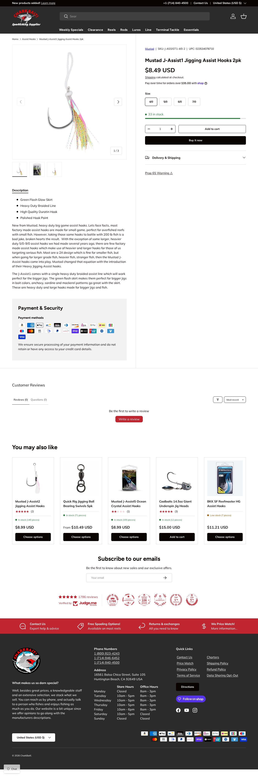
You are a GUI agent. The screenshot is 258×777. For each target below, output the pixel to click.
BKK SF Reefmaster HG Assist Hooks (223, 503)
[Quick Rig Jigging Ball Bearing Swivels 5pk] (81, 478)
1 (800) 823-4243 (107, 653)
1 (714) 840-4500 (107, 662)
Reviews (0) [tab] (21, 399)
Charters (213, 657)
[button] (243, 16)
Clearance (95, 30)
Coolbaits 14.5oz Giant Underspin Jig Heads (175, 503)
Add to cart (212, 128)
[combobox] (135, 16)
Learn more (48, 3)
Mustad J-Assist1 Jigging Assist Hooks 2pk (61, 39)
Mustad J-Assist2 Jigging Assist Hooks (30, 503)
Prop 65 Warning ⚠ (159, 173)
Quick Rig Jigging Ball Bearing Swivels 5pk (78, 503)
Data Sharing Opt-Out (222, 675)
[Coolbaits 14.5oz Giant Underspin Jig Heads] (177, 478)
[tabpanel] (69, 243)
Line (148, 30)
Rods (124, 30)
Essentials (191, 30)
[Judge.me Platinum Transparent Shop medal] (128, 600)
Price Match (185, 663)
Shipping (150, 77)
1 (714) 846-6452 (107, 658)
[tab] (20, 190)
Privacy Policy (186, 669)
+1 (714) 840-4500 (175, 3)
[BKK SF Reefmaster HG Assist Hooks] (225, 478)
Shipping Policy (217, 663)
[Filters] (217, 399)
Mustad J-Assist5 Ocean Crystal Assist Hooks (128, 503)
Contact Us (201, 3)
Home (15, 39)
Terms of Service (188, 675)
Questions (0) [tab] (39, 399)
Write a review (129, 419)
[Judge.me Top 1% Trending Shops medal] (176, 600)
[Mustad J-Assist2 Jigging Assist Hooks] (33, 478)
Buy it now (195, 140)
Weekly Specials (71, 30)
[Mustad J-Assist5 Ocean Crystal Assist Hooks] (129, 478)
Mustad (149, 48)
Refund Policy (216, 669)
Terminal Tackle (167, 30)
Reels (112, 30)
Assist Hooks (29, 39)
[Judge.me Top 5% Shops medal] (192, 600)
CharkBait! (25, 755)
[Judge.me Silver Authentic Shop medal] (160, 600)
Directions (187, 687)
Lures (136, 30)
